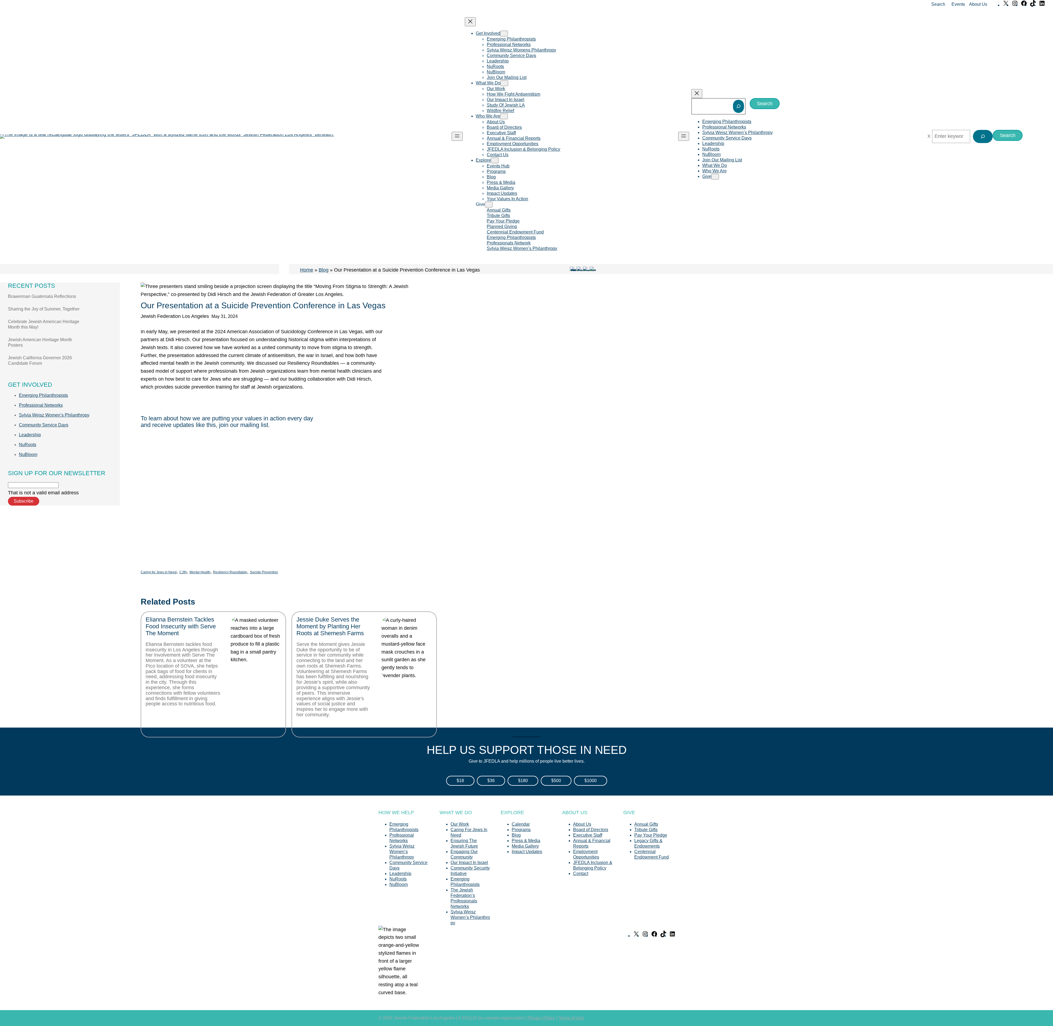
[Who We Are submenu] (504, 116)
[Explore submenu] (495, 160)
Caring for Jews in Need (159, 572)
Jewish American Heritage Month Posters (40, 342)
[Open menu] (457, 136)
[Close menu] (470, 21)
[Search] (738, 106)
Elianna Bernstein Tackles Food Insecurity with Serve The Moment (181, 626)
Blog (324, 270)
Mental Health (199, 572)
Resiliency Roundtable (230, 572)
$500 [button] (556, 780)
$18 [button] (460, 780)
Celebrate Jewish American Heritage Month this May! (43, 324)
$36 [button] (491, 780)
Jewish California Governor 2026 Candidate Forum (40, 360)
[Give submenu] (488, 204)
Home (306, 270)
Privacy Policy (541, 1018)
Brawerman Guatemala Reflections (42, 296)
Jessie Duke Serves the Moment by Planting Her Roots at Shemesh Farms (330, 626)
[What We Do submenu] (504, 83)
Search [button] (938, 4)
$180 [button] (523, 780)
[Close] (929, 136)
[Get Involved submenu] (504, 33)
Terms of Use (571, 1018)
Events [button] (958, 4)
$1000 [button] (590, 780)
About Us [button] (978, 4)
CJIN (183, 572)
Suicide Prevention (264, 572)
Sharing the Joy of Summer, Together (44, 309)
